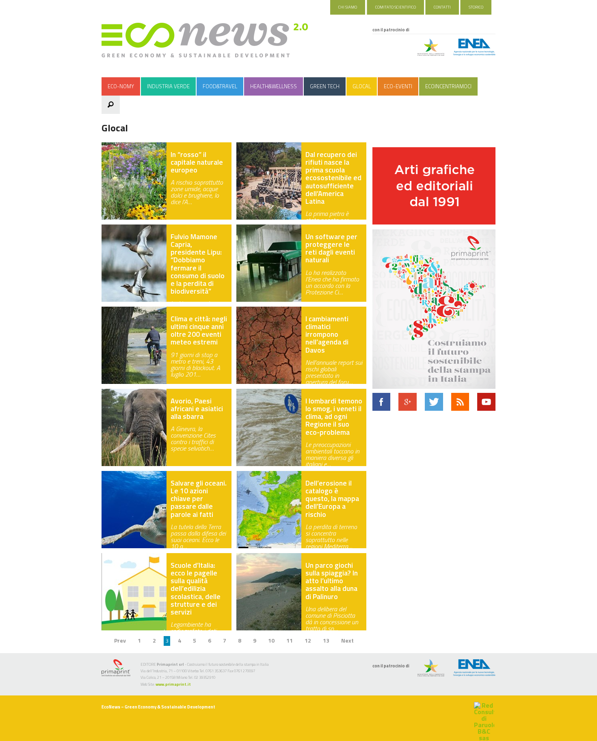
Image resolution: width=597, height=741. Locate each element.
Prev (120, 640)
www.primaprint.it (173, 684)
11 (289, 640)
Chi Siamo (347, 7)
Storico (476, 7)
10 (271, 640)
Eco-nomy (121, 86)
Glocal (362, 86)
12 (308, 640)
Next (347, 640)
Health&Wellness (273, 86)
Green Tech (325, 86)
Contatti (442, 7)
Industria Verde (168, 86)
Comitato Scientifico (395, 7)
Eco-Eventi (398, 86)
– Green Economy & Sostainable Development (158, 707)
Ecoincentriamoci (448, 86)
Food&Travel (220, 86)
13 (326, 640)
